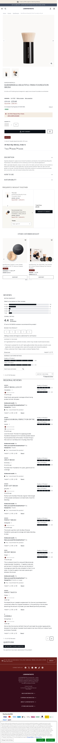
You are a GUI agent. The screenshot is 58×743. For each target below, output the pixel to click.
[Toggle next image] (53, 41)
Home (4, 13)
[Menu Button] (2, 8)
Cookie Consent (28, 686)
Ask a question (28, 98)
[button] (28, 94)
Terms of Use (39, 737)
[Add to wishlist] (50, 131)
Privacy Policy (30, 737)
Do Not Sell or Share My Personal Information (28, 688)
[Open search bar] (5, 8)
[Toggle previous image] (4, 41)
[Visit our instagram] (32, 667)
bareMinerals (16, 13)
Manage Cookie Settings (7, 740)
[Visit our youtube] (35, 667)
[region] (28, 732)
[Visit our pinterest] (42, 667)
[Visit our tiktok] (39, 667)
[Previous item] (4, 259)
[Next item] (53, 259)
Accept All (40, 740)
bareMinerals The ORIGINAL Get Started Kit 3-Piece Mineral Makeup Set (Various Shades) (40, 266)
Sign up (51, 660)
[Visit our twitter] (29, 667)
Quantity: (7, 121)
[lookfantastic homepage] (28, 8)
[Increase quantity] (16, 124)
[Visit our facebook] (25, 667)
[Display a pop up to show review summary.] (14, 270)
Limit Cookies (50, 740)
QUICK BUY (15, 277)
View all (51, 106)
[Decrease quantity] (6, 124)
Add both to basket (44, 211)
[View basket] (54, 8)
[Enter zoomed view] (51, 63)
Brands (9, 13)
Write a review (20, 98)
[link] (50, 8)
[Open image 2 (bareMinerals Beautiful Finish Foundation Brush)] (15, 73)
